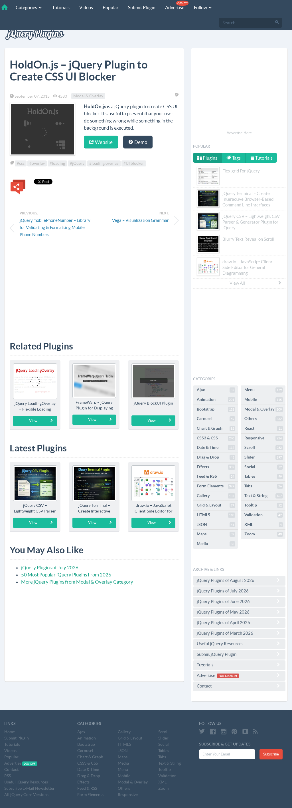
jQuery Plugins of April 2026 (223, 622)
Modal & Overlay (88, 96)
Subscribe (271, 754)
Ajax (215, 389)
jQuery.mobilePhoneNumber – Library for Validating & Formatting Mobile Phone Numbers (55, 227)
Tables (263, 476)
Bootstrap (215, 409)
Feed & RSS (215, 476)
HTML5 (215, 514)
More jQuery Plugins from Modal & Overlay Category (77, 581)
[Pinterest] (234, 731)
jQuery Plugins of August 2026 (225, 580)
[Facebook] (213, 731)
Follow (201, 7)
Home (9, 731)
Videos (86, 7)
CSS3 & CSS (215, 438)
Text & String (263, 495)
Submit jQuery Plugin (216, 654)
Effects (215, 467)
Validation (263, 514)
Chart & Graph (215, 428)
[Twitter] (202, 731)
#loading (57, 163)
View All (237, 283)
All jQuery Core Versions (26, 794)
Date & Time (215, 447)
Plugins (209, 157)
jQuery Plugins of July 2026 (49, 567)
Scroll (263, 447)
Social (263, 467)
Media (215, 543)
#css (21, 163)
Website (103, 142)
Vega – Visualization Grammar (140, 220)
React (263, 428)
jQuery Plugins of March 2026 (225, 633)
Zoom (263, 534)
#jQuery (77, 163)
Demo (140, 142)
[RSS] (255, 731)
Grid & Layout (215, 505)
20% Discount (227, 676)
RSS (7, 775)
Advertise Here (239, 133)
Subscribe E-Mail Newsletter (29, 788)
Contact (204, 686)
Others (263, 418)
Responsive (263, 438)
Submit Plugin (141, 7)
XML (263, 524)
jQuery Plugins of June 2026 (223, 601)
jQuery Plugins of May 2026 (223, 612)
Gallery (215, 495)
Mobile (263, 399)
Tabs (263, 486)
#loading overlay (104, 163)
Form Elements (215, 486)
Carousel (215, 418)
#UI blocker (133, 163)
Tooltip (263, 505)
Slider (263, 457)
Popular (110, 7)
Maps (215, 534)
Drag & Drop (215, 457)
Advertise (176, 5)
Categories (27, 7)
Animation (215, 399)
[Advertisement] (94, 288)
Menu (263, 389)
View (33, 421)
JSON (215, 524)
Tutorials (61, 7)
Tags (236, 157)
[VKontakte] (245, 731)
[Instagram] (223, 731)
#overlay (37, 163)
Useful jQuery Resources (220, 643)
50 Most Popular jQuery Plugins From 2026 (66, 574)
